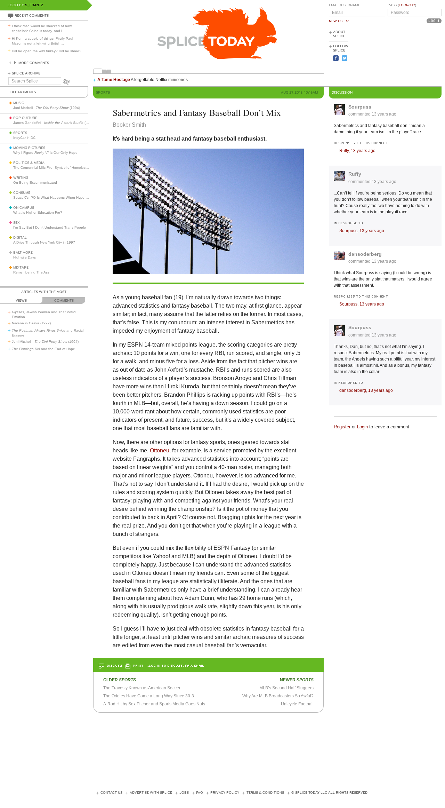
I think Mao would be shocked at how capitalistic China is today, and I (42, 28)
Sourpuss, (361, 230)
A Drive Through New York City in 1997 (44, 242)
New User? (339, 21)
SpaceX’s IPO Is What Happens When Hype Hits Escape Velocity (65, 197)
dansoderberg (365, 254)
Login (362, 426)
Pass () (402, 5)
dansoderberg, (366, 390)
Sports (20, 133)
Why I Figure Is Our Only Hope (45, 153)
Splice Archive (26, 73)
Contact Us (111, 793)
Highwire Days (24, 257)
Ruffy (354, 174)
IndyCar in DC (24, 138)
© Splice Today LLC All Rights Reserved (329, 793)
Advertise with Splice (151, 793)
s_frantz (34, 5)
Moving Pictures (29, 148)
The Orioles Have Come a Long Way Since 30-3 (148, 696)
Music (18, 103)
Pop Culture (25, 118)
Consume (21, 193)
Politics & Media (28, 163)
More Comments (33, 63)
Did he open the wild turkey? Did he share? (46, 51)
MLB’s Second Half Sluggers (286, 688)
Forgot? (407, 5)
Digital (20, 238)
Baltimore (23, 253)
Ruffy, (357, 150)
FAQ (199, 793)
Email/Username (344, 5)
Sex (16, 223)
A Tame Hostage (113, 79)
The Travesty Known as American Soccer (141, 688)
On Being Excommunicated (35, 182)
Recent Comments (32, 16)
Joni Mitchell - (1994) (46, 108)
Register (342, 426)
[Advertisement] (410, 56)
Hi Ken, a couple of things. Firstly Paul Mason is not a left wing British (42, 41)
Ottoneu (159, 450)
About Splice (339, 34)
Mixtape (21, 268)
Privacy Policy (224, 793)
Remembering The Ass (31, 272)
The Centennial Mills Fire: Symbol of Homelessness (54, 167)
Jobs (184, 793)
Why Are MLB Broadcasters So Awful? (278, 696)
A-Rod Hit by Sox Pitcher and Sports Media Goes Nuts (154, 704)
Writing (20, 178)
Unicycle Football (297, 704)
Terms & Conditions (265, 793)
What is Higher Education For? (37, 212)
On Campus (23, 208)
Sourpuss (359, 107)
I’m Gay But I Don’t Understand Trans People (49, 227)
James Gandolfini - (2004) (54, 123)
